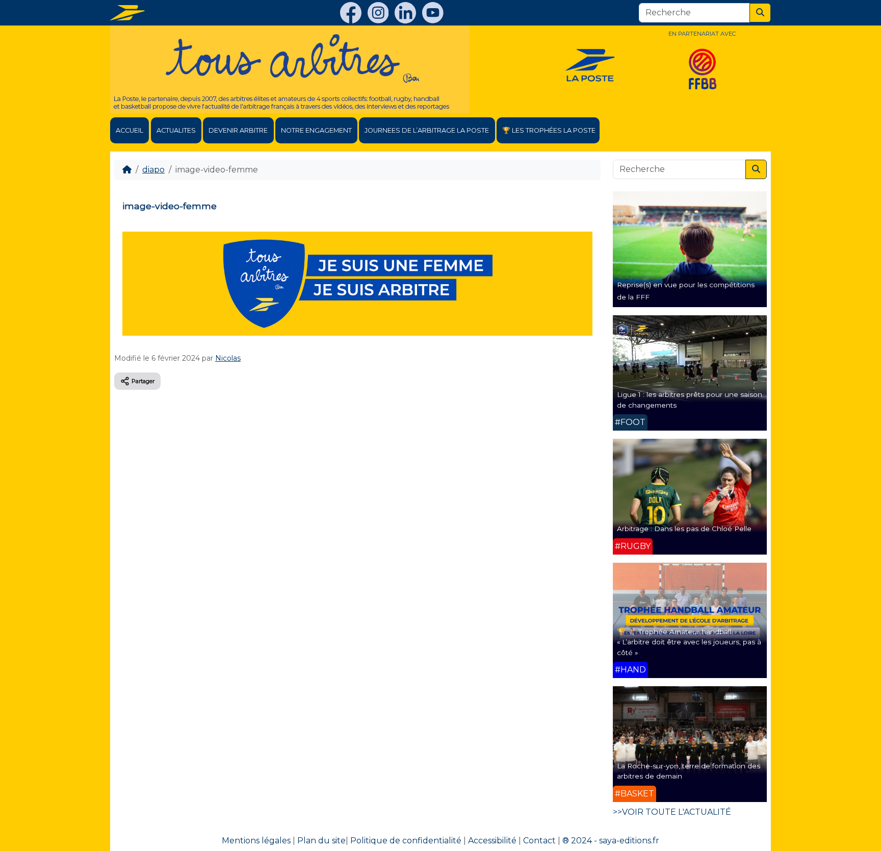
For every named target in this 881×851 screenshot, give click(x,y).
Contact (539, 840)
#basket (634, 793)
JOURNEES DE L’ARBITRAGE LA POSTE (427, 130)
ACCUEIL (129, 130)
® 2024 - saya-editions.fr (610, 840)
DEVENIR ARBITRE (238, 130)
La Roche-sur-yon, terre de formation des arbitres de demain (688, 771)
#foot (630, 422)
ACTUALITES (176, 130)
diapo (153, 169)
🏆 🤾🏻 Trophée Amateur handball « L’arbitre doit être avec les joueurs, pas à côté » (689, 642)
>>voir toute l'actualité (672, 812)
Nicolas (228, 358)
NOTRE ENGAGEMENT (316, 130)
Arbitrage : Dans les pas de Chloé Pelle (684, 528)
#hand (630, 669)
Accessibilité (492, 840)
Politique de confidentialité (405, 840)
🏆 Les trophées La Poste (548, 130)
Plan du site (321, 840)
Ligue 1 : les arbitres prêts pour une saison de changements (689, 399)
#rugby (633, 546)
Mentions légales (256, 840)
